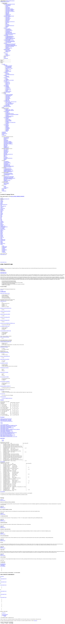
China (1, 205)
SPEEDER (7, 76)
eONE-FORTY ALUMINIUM (10, 11)
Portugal (1, 232)
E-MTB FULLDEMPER (9, 94)
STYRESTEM (8, 112)
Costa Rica (1, 206)
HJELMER (7, 127)
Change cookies (6, 622)
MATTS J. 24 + (8, 82)
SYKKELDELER (6, 111)
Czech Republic (2, 208)
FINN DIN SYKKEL (7, 92)
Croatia (1, 207)
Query (1, 59)
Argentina (1, 201)
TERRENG (7, 86)
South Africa (2, 237)
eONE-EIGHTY (8, 5)
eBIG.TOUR (7, 12)
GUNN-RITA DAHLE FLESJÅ (10, 41)
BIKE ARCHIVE (6, 85)
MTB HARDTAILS (8, 66)
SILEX (7, 27)
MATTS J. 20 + (8, 83)
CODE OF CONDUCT (9, 30)
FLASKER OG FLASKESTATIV (10, 122)
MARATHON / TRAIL (9, 68)
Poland (1, 231)
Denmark (1, 209)
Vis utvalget (2, 576)
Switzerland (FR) (2, 240)
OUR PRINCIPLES (8, 29)
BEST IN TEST (8, 51)
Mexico (1, 223)
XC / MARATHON (8, 67)
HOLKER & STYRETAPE (10, 113)
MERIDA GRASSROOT (9, 34)
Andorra (1, 200)
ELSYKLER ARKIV (7, 105)
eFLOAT (7, 6)
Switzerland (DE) (2, 239)
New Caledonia (2, 227)
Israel (1, 217)
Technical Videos (4, 249)
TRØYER (7, 125)
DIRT (6, 23)
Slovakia (1, 235)
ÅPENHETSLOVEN (9, 32)
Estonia (1, 210)
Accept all (2, 622)
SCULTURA (7, 24)
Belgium (1, 203)
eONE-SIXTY (8, 7)
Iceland (1, 214)
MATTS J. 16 (8, 84)
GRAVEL (5, 77)
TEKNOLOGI (6, 35)
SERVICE (5, 43)
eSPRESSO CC (8, 15)
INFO (5, 52)
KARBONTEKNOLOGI (7, 168)
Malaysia (1, 222)
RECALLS (7, 47)
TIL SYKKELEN (6, 117)
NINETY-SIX (6, 152)
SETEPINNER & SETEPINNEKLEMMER (12, 114)
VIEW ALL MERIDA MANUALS (7, 398)
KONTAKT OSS (4, 133)
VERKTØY (7, 123)
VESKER (7, 118)
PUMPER (7, 121)
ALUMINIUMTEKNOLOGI (10, 36)
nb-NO (3, 189)
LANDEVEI (6, 72)
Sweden (1, 238)
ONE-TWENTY (8, 16)
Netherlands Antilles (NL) (4, 226)
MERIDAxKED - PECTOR (10, 110)
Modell (3, 245)
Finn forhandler (2, 269)
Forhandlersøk (6, 58)
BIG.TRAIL (7, 22)
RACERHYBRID (8, 89)
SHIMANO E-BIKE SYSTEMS (10, 38)
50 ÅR (3, 107)
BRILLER (7, 130)
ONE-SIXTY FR (8, 18)
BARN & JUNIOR (6, 81)
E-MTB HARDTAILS (9, 95)
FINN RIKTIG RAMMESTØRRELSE (11, 45)
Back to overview (2, 500)
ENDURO (7, 70)
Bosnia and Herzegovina (3, 204)
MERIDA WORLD (7, 49)
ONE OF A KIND (8, 50)
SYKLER (3, 64)
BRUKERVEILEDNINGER (10, 46)
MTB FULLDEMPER (9, 65)
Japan (1, 218)
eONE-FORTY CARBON (9, 10)
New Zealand (2, 228)
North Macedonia (2, 229)
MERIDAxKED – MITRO (9, 109)
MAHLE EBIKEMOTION (9, 39)
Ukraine (1, 242)
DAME (7, 90)
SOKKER (7, 129)
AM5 (3, 440)
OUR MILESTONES (7, 164)
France (1, 212)
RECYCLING (8, 48)
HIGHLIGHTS (6, 108)
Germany (1, 213)
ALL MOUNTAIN (8, 69)
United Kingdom (2, 243)
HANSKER (7, 128)
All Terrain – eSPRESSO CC (10, 103)
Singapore (1, 234)
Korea (1, 219)
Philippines (1, 230)
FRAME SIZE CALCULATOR (10, 44)
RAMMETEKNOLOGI (9, 37)
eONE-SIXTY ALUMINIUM (10, 9)
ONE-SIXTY (8, 17)
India (1, 215)
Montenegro (2, 224)
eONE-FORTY (8, 97)
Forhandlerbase (4, 615)
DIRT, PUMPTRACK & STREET (9, 80)
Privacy (7, 53)
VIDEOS (5, 184)
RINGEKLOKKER (8, 120)
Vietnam (1, 244)
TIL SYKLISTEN (6, 124)
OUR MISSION (8, 28)
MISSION (7, 26)
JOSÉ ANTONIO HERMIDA (10, 40)
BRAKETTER (8, 119)
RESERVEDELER (8, 116)
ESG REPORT (8, 31)
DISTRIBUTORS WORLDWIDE (9, 176)
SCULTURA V (6, 187)
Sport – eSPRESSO (8, 102)
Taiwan (1, 241)
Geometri (3, 248)
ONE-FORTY (8, 19)
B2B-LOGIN (4, 132)
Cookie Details (11, 622)
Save (12, 623)
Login (5, 57)
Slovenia (1, 236)
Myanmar (1, 225)
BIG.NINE (7, 20)
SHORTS (7, 126)
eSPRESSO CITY (8, 14)
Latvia (1, 220)
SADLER (7, 115)
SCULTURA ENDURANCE (10, 25)
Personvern (35, 620)
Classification (4, 252)
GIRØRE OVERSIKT (7, 180)
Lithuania (1, 221)
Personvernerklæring (5, 614)
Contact (7, 54)
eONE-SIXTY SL (6, 137)
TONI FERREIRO (8, 42)
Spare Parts (3, 250)
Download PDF (2, 461)
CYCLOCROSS (8, 88)
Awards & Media (4, 246)
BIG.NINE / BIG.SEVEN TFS (10, 21)
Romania (1, 233)
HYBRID (5, 75)
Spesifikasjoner (4, 247)
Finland (1, 211)
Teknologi (3, 251)
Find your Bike (4, 188)
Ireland (1, 216)
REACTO (5, 156)
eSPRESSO (7, 13)
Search (2, 60)
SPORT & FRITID (8, 71)
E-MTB (5, 93)
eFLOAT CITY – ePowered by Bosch (11, 101)
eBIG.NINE (7, 99)
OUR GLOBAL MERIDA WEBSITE (17, 196)
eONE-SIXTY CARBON (7, 141)
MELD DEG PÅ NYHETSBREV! (11, 33)
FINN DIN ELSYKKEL (7, 106)
